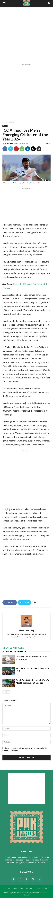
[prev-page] (4, 692)
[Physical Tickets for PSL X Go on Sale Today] (8, 659)
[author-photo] (26, 627)
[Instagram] (20, 879)
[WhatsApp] (21, 148)
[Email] (33, 148)
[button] (4, 3)
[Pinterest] (16, 148)
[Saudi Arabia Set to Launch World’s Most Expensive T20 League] (8, 683)
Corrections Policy (42, 888)
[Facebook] (4, 148)
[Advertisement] (26, 36)
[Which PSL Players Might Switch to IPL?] (8, 671)
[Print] (38, 148)
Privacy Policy (18, 888)
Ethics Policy (29, 888)
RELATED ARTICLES (13, 647)
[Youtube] (39, 879)
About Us (8, 888)
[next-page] (7, 692)
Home (4, 122)
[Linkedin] (27, 148)
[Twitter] (10, 148)
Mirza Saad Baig (11, 143)
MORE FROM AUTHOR (14, 651)
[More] (34, 602)
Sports (11, 122)
